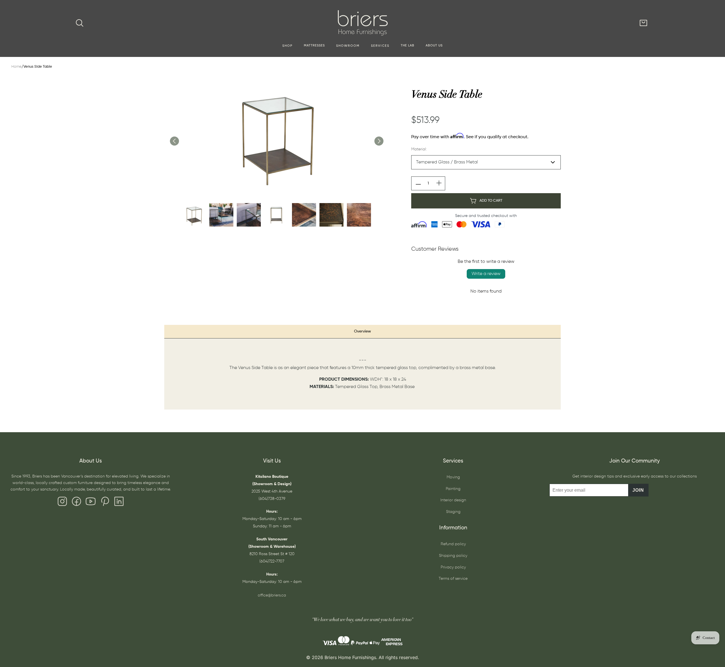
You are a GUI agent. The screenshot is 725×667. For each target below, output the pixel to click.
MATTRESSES (314, 45)
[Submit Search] (79, 23)
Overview (362, 331)
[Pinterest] (104, 503)
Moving (453, 477)
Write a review (486, 274)
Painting (453, 489)
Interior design (453, 500)
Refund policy (453, 544)
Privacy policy (453, 567)
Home (16, 67)
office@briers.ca (272, 595)
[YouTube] (90, 503)
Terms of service (453, 579)
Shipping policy (453, 556)
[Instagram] (62, 503)
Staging (453, 512)
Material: (419, 149)
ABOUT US (434, 45)
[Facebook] (76, 503)
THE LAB (407, 45)
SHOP (287, 46)
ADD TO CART (490, 201)
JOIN (638, 490)
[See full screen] (276, 135)
